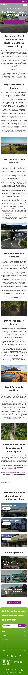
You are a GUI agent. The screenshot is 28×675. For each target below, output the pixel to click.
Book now (14, 22)
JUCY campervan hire (16, 474)
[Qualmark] (10, 662)
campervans (20, 467)
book (5, 474)
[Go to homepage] (5, 5)
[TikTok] (16, 656)
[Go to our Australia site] (24, 1)
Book (25, 5)
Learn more (6, 508)
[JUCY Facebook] (7, 656)
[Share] (23, 483)
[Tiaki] (4, 662)
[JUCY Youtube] (11, 656)
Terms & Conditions (7, 669)
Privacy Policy (15, 669)
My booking (18, 5)
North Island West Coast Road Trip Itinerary (16, 8)
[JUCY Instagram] (3, 656)
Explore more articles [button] (14, 602)
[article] (14, 562)
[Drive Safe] (18, 662)
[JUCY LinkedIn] (20, 656)
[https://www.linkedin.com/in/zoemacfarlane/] (25, 483)
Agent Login (21, 672)
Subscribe (21, 625)
